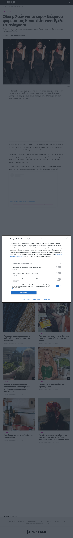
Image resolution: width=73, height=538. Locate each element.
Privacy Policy (46, 299)
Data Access (36, 299)
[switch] (58, 267)
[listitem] (36, 263)
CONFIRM (23, 292)
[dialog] (36, 269)
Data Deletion (26, 299)
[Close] (67, 239)
